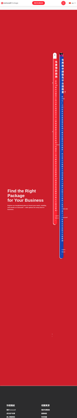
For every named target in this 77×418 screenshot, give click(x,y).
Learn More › (57, 218)
